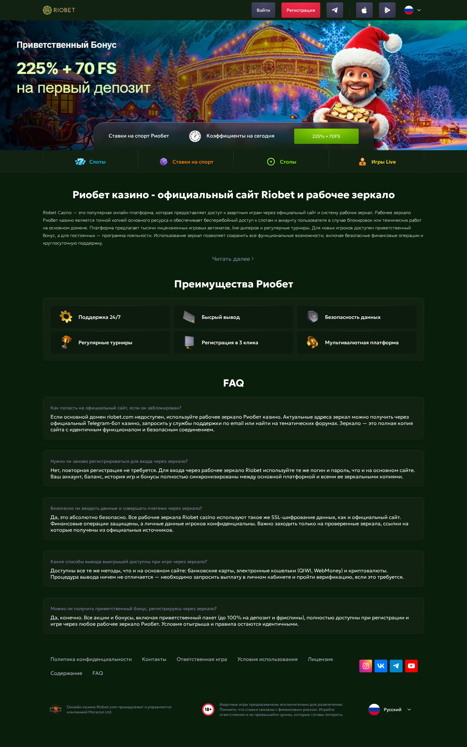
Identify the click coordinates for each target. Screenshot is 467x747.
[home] (59, 10)
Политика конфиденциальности (91, 659)
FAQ (97, 673)
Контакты (154, 659)
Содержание (66, 673)
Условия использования (267, 659)
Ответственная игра (202, 659)
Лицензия (320, 659)
